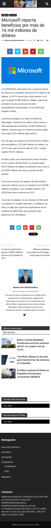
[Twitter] (25, 315)
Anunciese (6, 452)
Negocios (5, 15)
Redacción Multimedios (14, 40)
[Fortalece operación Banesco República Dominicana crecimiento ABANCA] (8, 373)
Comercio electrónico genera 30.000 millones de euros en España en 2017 (12, 254)
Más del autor (9, 332)
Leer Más (7, 405)
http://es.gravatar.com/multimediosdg (25, 291)
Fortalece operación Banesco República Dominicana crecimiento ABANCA (33, 373)
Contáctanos (7, 462)
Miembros (6, 477)
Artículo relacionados (12, 328)
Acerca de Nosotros (10, 447)
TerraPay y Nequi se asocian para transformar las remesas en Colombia (33, 360)
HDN (6, 471)
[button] (47, 4)
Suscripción (6, 457)
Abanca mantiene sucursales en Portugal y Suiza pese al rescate (38, 252)
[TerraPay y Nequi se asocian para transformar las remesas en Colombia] (8, 360)
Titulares (13, 15)
